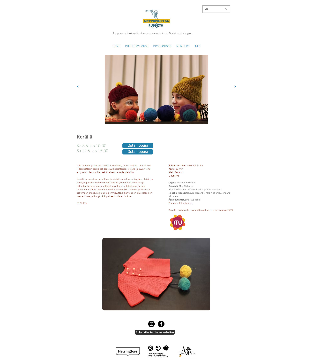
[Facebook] (161, 324)
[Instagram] (151, 324)
